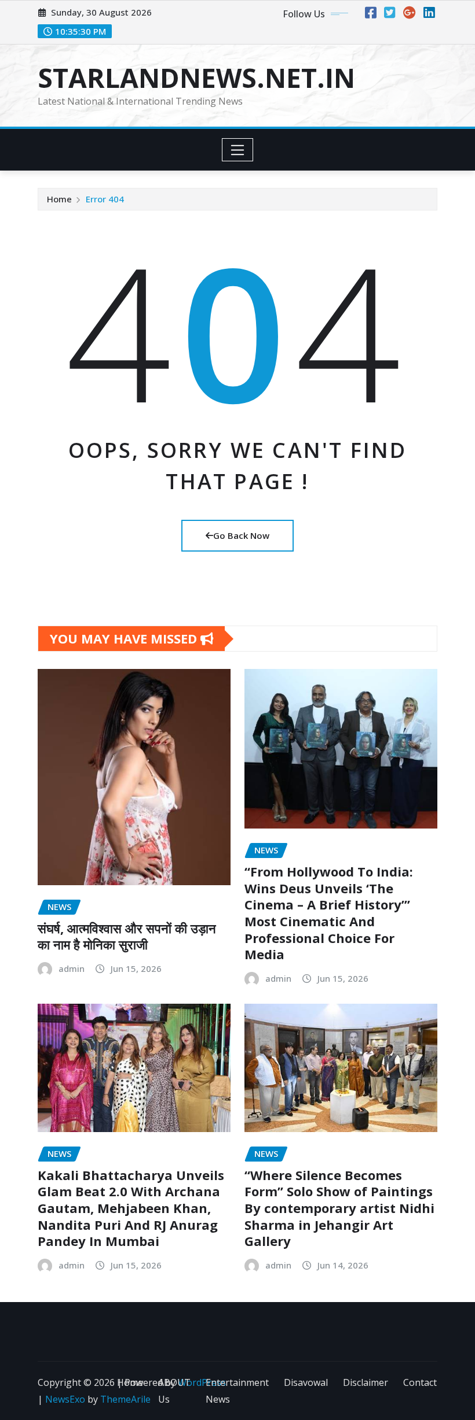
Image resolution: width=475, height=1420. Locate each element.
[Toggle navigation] (238, 149)
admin (72, 968)
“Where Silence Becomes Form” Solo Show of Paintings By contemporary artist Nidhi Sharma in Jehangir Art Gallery (339, 1207)
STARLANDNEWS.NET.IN (196, 77)
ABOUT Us (174, 1391)
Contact (420, 1382)
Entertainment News (237, 1391)
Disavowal (306, 1382)
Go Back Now (241, 535)
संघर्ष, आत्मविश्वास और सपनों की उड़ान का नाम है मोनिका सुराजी (127, 936)
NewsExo (65, 1399)
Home (59, 199)
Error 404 (105, 199)
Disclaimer (365, 1382)
